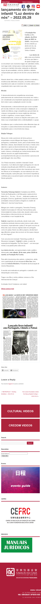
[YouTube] (38, 6)
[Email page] (30, 26)
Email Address (5, 453)
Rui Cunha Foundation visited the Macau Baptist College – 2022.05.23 (30, 394)
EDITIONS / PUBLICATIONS (12, 20)
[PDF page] (24, 26)
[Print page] (37, 26)
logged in (10, 384)
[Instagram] (33, 6)
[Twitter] (28, 6)
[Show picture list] (7, 289)
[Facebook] (23, 6)
